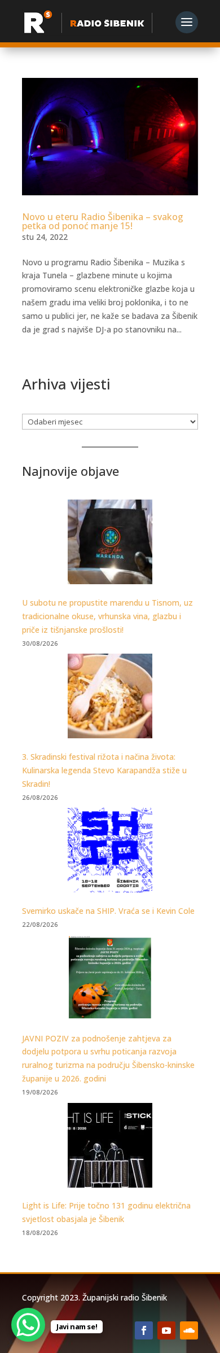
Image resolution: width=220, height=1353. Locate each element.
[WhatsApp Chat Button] (28, 1325)
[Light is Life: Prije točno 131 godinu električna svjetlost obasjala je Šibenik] (110, 1147)
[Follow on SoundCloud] (189, 1330)
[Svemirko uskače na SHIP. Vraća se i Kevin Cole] (110, 852)
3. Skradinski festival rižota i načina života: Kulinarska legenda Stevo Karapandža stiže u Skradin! (104, 770)
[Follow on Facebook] (144, 1330)
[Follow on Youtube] (166, 1330)
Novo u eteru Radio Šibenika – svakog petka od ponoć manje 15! (102, 221)
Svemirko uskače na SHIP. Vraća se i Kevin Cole (108, 910)
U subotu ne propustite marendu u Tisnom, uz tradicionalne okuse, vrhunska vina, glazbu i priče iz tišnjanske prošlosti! (107, 616)
